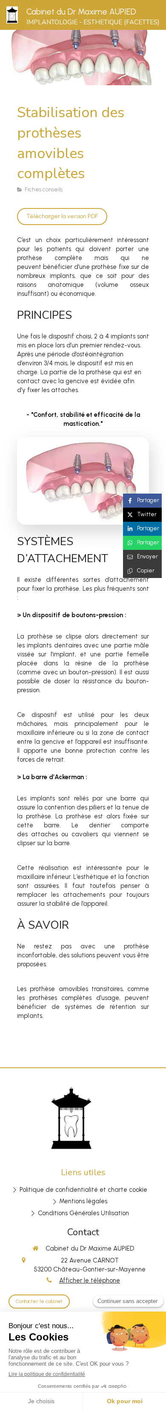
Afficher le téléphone (89, 1280)
